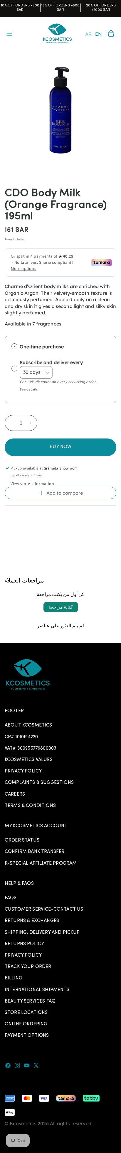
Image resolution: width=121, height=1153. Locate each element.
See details (29, 389)
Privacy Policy (23, 771)
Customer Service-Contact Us (44, 909)
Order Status (22, 840)
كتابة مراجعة (60, 607)
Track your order (28, 966)
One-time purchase (42, 347)
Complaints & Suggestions (39, 782)
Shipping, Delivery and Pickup (42, 932)
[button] (111, 33)
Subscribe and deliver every (52, 362)
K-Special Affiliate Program (41, 863)
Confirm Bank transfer (34, 851)
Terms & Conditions (30, 805)
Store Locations (26, 1012)
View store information (32, 483)
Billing (13, 978)
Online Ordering (26, 1024)
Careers (15, 794)
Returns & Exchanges (32, 921)
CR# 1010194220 (21, 737)
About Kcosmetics (28, 725)
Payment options (27, 1035)
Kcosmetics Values (29, 760)
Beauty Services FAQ (30, 1001)
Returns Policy (24, 944)
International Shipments (37, 990)
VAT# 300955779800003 (30, 748)
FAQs (11, 898)
